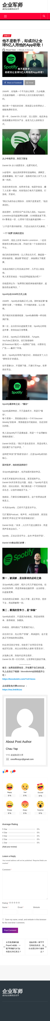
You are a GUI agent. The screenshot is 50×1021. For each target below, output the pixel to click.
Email (21, 907)
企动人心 (7, 35)
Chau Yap (12, 748)
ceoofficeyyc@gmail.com (22, 759)
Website (36, 907)
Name (5, 907)
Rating (5, 903)
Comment (7, 870)
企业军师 (12, 4)
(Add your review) (9, 847)
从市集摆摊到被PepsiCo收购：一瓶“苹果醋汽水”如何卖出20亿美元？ (13, 947)
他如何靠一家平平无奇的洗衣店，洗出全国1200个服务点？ (36, 947)
